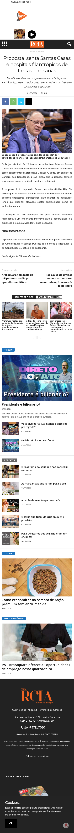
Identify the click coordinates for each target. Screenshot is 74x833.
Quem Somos (19, 710)
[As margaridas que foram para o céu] (10, 488)
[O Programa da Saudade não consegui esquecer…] (10, 471)
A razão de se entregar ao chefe (40, 500)
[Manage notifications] (66, 825)
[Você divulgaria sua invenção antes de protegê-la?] (10, 428)
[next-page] (39, 337)
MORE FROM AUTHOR (49, 297)
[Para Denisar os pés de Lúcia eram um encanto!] (10, 538)
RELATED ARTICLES (24, 297)
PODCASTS (9, 460)
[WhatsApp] (13, 101)
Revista (42, 710)
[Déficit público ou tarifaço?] (10, 445)
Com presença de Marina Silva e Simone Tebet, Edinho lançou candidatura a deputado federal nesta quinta (61, 326)
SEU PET (8, 553)
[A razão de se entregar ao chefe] (10, 505)
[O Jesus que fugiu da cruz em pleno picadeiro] (10, 521)
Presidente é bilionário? (21, 404)
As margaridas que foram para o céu (43, 483)
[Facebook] (5, 101)
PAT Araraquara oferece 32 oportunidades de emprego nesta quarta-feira (36, 667)
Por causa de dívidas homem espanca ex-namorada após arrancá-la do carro (56, 280)
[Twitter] (21, 101)
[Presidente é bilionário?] (37, 378)
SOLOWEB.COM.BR (49, 734)
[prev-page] (35, 337)
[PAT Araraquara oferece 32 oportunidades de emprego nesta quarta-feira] (37, 643)
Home (32, 52)
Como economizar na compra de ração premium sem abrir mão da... (33, 602)
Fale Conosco (55, 710)
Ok (11, 823)
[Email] (28, 101)
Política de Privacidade (37, 756)
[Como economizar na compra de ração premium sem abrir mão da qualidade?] (37, 577)
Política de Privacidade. (17, 814)
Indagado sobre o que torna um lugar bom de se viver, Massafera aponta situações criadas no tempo (37, 324)
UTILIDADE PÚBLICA (14, 618)
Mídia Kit (32, 710)
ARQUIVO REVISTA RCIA (17, 776)
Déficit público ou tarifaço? (37, 440)
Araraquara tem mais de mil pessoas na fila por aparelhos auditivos (17, 278)
